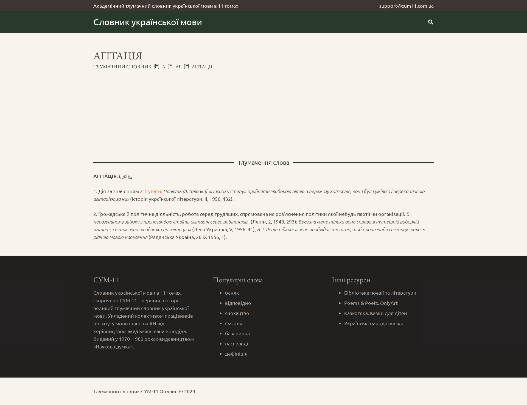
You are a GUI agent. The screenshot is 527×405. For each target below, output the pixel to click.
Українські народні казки (373, 323)
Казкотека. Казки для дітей (375, 313)
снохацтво (237, 313)
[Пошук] (430, 22)
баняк (232, 292)
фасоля (233, 323)
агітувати (150, 191)
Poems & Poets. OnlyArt (371, 303)
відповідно (238, 303)
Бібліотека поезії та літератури (380, 292)
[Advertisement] (263, 111)
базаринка (237, 333)
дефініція (236, 353)
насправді (236, 343)
